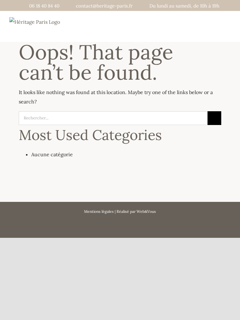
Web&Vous (146, 211)
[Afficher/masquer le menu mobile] (228, 31)
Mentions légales (99, 211)
